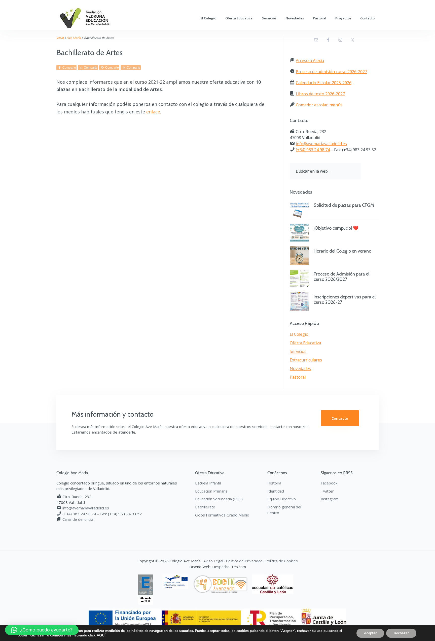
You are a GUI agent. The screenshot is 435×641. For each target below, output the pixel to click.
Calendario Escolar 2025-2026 (323, 82)
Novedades (300, 368)
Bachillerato (205, 506)
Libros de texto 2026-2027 (320, 94)
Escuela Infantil (208, 482)
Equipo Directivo (281, 498)
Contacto (340, 418)
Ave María (74, 38)
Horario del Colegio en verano (342, 251)
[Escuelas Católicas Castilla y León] (274, 577)
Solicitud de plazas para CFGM (344, 205)
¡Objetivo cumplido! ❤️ (336, 228)
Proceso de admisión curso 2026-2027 (331, 71)
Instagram (330, 498)
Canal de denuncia (77, 519)
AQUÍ (101, 635)
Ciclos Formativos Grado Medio (222, 514)
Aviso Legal (213, 560)
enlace (153, 112)
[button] (42, 630)
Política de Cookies (281, 560)
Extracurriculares (306, 360)
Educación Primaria (211, 491)
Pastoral (298, 377)
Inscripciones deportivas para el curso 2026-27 (345, 299)
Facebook (329, 482)
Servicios (298, 351)
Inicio (60, 38)
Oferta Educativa (305, 343)
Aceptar (370, 633)
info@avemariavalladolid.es (321, 143)
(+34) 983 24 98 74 (313, 149)
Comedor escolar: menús (319, 105)
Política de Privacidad (244, 560)
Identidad (275, 491)
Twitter (327, 491)
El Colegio (299, 334)
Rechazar (401, 633)
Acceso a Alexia (310, 60)
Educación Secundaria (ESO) (219, 498)
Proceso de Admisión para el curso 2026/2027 (341, 276)
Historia (274, 482)
